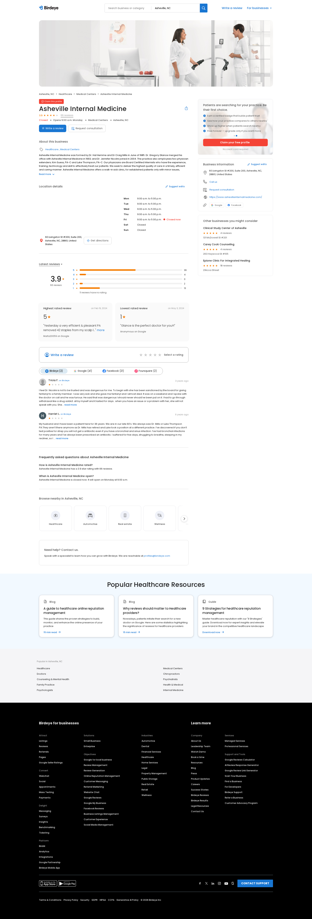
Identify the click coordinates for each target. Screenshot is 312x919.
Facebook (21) (115, 371)
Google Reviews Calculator (240, 759)
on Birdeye (64, 380)
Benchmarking (47, 827)
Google (218, 205)
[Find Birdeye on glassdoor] (233, 883)
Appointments (47, 786)
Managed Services (235, 740)
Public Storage (149, 778)
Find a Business (233, 781)
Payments (45, 797)
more (100, 330)
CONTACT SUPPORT (255, 883)
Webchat (44, 775)
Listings (43, 740)
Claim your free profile (235, 142)
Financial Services (151, 751)
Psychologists (45, 690)
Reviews (43, 746)
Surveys (43, 816)
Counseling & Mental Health (53, 679)
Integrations (46, 856)
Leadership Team (200, 746)
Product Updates (200, 778)
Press (194, 773)
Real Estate (148, 784)
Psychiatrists (170, 679)
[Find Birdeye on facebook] (200, 883)
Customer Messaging (96, 781)
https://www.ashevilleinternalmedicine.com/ (235, 197)
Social (42, 781)
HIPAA (103, 899)
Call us (213, 182)
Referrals (44, 751)
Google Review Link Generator (241, 770)
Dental (145, 746)
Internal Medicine (173, 690)
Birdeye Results (199, 800)
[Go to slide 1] (234, 135)
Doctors (41, 674)
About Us (196, 740)
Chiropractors (171, 674)
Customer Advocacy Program (241, 803)
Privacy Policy (71, 899)
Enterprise (89, 746)
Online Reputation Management (102, 775)
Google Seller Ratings (51, 762)
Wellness (147, 795)
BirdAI (42, 846)
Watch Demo (198, 751)
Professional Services (236, 746)
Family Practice (46, 684)
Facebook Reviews (94, 808)
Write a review (232, 8)
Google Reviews (92, 797)
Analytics (44, 851)
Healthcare (65, 94)
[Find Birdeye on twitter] (206, 883)
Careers (195, 784)
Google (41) (85, 371)
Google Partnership (49, 862)
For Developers (233, 786)
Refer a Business (234, 797)
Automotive (148, 740)
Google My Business (95, 803)
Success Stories (200, 789)
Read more (45, 174)
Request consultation (89, 128)
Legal (144, 768)
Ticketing (44, 832)
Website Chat (91, 792)
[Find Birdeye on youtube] (226, 883)
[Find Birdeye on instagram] (219, 883)
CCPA (111, 899)
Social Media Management (98, 824)
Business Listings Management (101, 813)
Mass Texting (46, 792)
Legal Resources (200, 805)
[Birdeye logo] (49, 8)
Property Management (154, 773)
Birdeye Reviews (200, 795)
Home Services (150, 762)
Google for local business (98, 759)
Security (84, 899)
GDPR (95, 899)
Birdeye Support (233, 792)
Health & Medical (173, 684)
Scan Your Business (235, 775)
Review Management (95, 765)
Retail (145, 789)
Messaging (45, 811)
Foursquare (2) (148, 371)
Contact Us (197, 811)
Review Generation (94, 770)
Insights (43, 821)
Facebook (236, 205)
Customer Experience (96, 819)
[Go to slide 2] (236, 135)
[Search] (203, 8)
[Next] (184, 518)
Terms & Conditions (50, 899)
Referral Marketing (94, 786)
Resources (197, 762)
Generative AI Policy (127, 899)
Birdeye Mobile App (49, 867)
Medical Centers (86, 94)
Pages (42, 757)
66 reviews (67, 115)
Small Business (92, 740)
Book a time (197, 757)
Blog (193, 768)
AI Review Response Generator (242, 765)
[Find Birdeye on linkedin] (212, 883)
